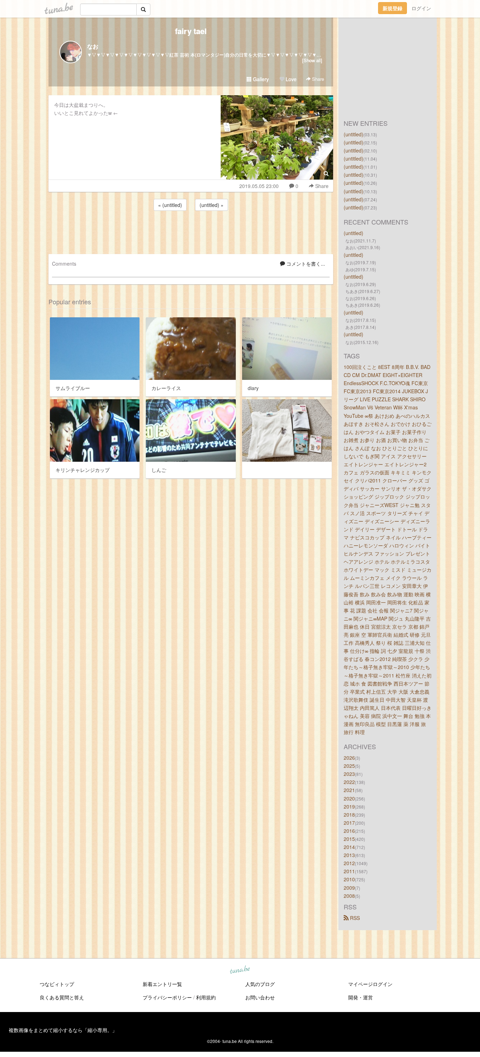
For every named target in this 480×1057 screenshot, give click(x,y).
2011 (349, 871)
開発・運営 (360, 997)
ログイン (421, 8)
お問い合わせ (260, 997)
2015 (349, 838)
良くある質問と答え (62, 997)
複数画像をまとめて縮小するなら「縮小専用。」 (63, 1029)
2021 (349, 789)
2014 (349, 846)
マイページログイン (370, 983)
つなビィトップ (57, 983)
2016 (349, 830)
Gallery (260, 79)
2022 (349, 781)
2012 (349, 863)
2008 (349, 895)
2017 (349, 822)
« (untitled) (170, 204)
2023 (349, 773)
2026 (349, 757)
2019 (349, 806)
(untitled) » (211, 204)
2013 (349, 854)
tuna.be (240, 970)
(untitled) (353, 134)
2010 (349, 879)
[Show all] (312, 60)
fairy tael (191, 31)
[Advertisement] (190, 231)
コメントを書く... (305, 263)
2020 (349, 798)
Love (290, 79)
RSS (354, 917)
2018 (349, 814)
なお (92, 46)
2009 (349, 887)
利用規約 (206, 997)
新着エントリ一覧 (162, 983)
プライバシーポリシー (167, 997)
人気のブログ (260, 983)
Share (317, 79)
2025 (349, 765)
